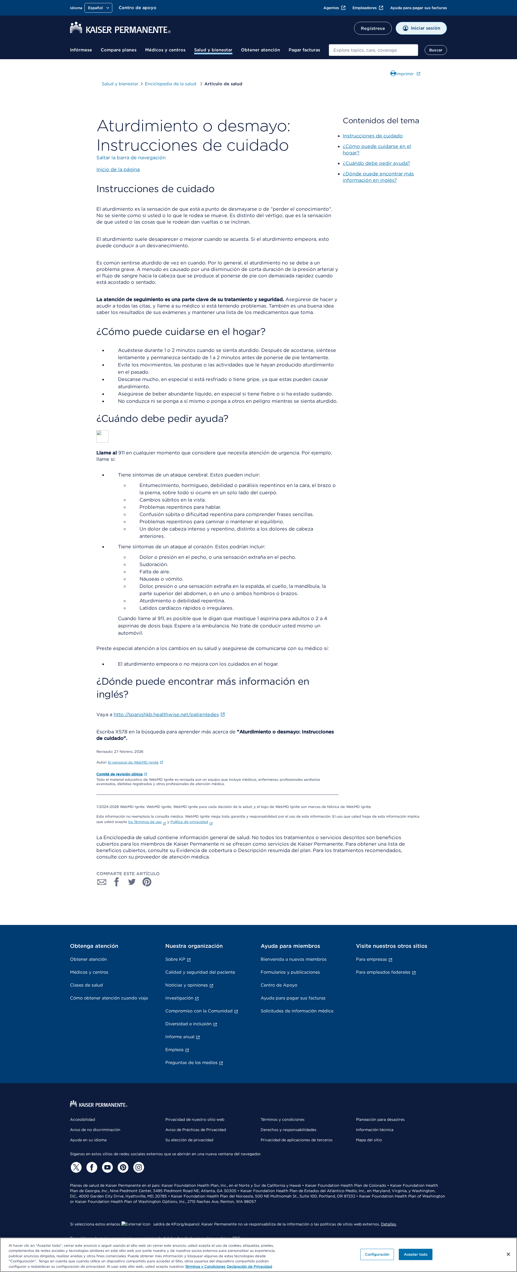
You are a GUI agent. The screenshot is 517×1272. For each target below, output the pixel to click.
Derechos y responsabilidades (288, 1130)
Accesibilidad (82, 1119)
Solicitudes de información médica (297, 1010)
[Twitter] (75, 1167)
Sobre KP (175, 959)
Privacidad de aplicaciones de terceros (297, 1140)
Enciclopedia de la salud (171, 83)
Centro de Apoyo (279, 985)
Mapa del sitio (369, 1140)
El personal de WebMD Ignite (133, 762)
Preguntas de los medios (191, 1062)
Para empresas (371, 959)
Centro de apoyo (137, 7)
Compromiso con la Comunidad (199, 1010)
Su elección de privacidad (189, 1140)
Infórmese (81, 49)
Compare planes (119, 49)
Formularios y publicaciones (290, 972)
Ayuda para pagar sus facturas (418, 8)
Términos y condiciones (283, 1119)
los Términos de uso (145, 822)
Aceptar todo (416, 1254)
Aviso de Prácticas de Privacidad (195, 1130)
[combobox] (373, 50)
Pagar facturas (304, 49)
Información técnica (374, 1130)
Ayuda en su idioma (88, 1140)
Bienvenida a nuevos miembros (294, 959)
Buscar (435, 50)
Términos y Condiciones (205, 1266)
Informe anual (179, 1036)
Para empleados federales (383, 972)
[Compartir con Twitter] (132, 882)
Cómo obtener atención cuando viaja (109, 998)
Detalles (388, 1224)
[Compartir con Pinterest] (147, 882)
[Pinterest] (122, 1167)
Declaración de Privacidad (249, 1266)
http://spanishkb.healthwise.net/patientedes (166, 714)
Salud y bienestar (213, 49)
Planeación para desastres (380, 1119)
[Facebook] (91, 1167)
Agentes (331, 8)
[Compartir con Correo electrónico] (101, 882)
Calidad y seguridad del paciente (200, 972)
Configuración (377, 1254)
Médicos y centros (165, 49)
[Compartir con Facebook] (116, 882)
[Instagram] (137, 1167)
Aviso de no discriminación (95, 1130)
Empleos (174, 1049)
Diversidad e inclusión (188, 1023)
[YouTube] (106, 1167)
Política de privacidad (189, 822)
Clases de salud (86, 985)
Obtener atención (260, 49)
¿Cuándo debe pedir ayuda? (376, 163)
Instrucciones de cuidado (373, 136)
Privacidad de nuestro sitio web (194, 1119)
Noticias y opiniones (186, 985)
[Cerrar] (508, 1254)
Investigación (179, 998)
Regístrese (373, 28)
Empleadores (364, 8)
